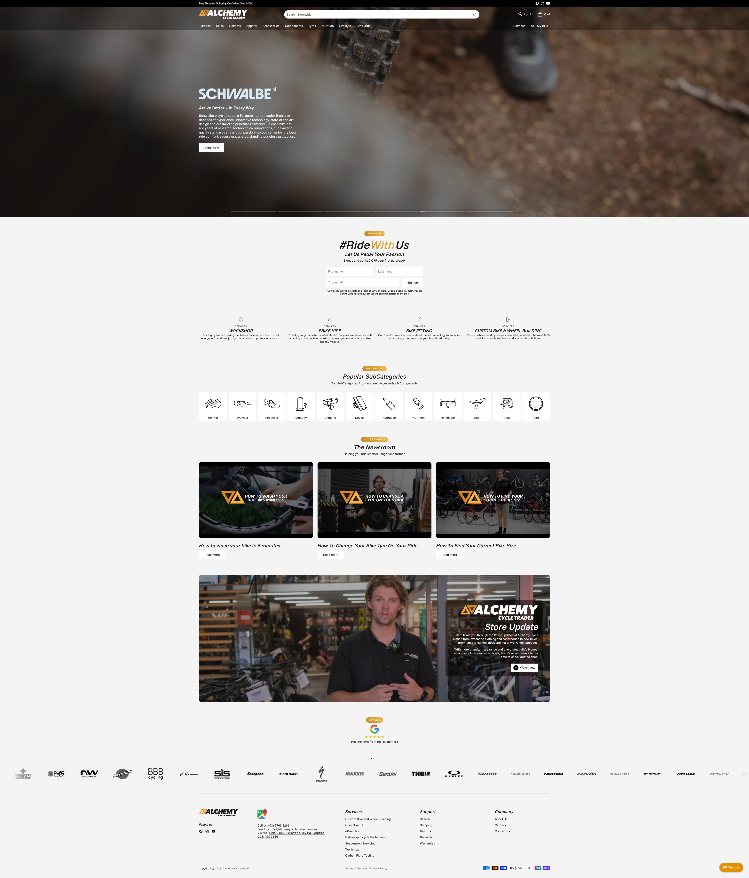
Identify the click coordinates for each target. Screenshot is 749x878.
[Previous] (199, 748)
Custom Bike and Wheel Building (368, 819)
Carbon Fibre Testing (359, 855)
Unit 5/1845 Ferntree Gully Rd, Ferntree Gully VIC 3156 (291, 834)
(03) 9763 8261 (278, 825)
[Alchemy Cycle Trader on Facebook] (537, 3)
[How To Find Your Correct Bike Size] (493, 500)
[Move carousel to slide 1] (253, 211)
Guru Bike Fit (354, 825)
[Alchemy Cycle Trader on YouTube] (548, 3)
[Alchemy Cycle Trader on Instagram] (543, 3)
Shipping (426, 825)
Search (425, 819)
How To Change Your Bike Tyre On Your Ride (368, 545)
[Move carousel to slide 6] (489, 211)
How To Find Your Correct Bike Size (476, 545)
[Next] (550, 748)
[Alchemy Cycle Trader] (223, 14)
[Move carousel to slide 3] (348, 211)
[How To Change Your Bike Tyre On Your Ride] (374, 500)
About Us (501, 819)
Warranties (427, 843)
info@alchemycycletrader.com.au (294, 829)
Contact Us (502, 831)
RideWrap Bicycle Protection (365, 837)
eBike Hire (352, 831)
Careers (500, 825)
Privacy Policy (378, 868)
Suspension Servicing (360, 843)
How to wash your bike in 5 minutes (239, 545)
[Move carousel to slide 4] (395, 211)
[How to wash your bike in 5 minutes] (256, 500)
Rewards (426, 837)
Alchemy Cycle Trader (236, 868)
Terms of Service (356, 868)
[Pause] (517, 211)
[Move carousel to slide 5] (442, 211)
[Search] (475, 14)
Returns (425, 831)
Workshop (352, 849)
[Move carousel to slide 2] (301, 211)
